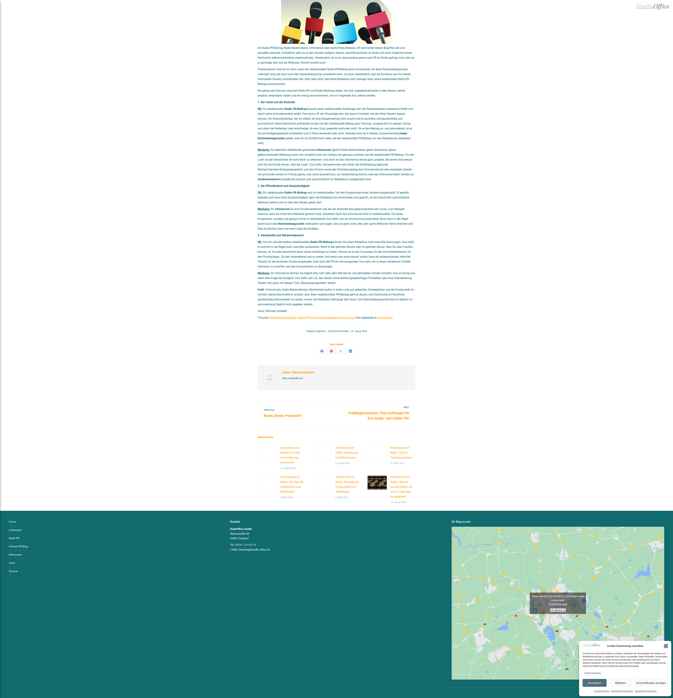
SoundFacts (385, 317)
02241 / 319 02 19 (245, 544)
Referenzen (15, 554)
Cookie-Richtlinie (601, 691)
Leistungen (15, 530)
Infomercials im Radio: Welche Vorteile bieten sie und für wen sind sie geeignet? (401, 486)
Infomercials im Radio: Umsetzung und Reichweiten (346, 452)
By (338, 331)
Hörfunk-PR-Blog (18, 546)
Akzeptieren (594, 682)
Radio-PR (14, 538)
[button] (666, 646)
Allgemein (321, 331)
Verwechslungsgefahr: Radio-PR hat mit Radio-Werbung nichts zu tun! (312, 317)
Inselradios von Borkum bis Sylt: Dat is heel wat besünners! (290, 455)
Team (12, 563)
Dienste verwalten (592, 673)
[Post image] (267, 453)
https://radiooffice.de (292, 378)
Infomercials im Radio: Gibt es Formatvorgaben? (401, 452)
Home (12, 521)
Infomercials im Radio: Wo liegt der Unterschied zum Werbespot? (292, 484)
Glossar (13, 571)
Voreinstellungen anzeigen (651, 682)
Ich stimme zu (558, 610)
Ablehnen (620, 682)
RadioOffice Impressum (622, 691)
